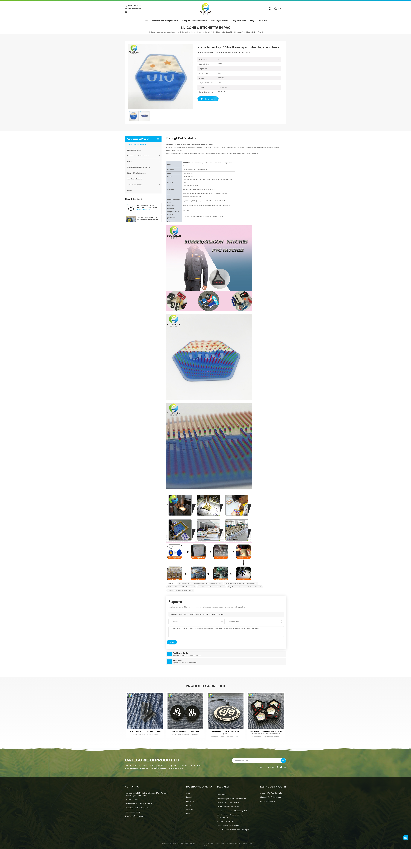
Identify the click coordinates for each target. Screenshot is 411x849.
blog (188, 813)
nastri (129, 161)
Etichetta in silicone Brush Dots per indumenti (181, 587)
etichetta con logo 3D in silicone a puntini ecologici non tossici (201, 614)
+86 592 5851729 (134, 800)
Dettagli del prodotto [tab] (181, 138)
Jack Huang (133, 12)
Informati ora (209, 99)
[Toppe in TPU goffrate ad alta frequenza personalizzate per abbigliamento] (131, 220)
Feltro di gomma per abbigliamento (185, 731)
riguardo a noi (239, 20)
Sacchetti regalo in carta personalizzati (231, 798)
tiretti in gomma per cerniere (228, 807)
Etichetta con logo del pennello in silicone (180, 590)
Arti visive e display (134, 185)
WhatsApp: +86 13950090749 (136, 808)
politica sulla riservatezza (243, 843)
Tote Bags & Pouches (220, 20)
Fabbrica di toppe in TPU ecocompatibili (232, 811)
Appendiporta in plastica (226, 821)
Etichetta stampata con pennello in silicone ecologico (241, 583)
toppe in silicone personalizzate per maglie (233, 830)
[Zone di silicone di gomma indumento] (266, 711)
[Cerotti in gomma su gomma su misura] (145, 711)
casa (188, 793)
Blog (252, 20)
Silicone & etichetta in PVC (205, 32)
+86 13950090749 (134, 5)
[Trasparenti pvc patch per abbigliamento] (225, 711)
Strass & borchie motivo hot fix (138, 167)
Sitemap (229, 843)
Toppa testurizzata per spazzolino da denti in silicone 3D (244, 587)
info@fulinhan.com (134, 9)
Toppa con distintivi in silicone (228, 825)
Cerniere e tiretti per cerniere (138, 156)
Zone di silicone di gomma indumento (266, 731)
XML (217, 843)
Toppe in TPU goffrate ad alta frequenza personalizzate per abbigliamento (148, 218)
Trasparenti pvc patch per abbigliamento (225, 731)
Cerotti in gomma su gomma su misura (145, 731)
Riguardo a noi (191, 801)
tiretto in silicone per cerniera (228, 803)
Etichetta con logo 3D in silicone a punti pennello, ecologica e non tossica (200, 583)
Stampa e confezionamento (194, 20)
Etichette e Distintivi (186, 32)
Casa (146, 20)
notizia (188, 805)
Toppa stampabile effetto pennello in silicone (211, 587)
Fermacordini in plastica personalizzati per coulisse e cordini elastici (147, 206)
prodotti (189, 797)
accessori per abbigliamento (165, 20)
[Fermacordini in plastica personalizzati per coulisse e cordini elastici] (131, 208)
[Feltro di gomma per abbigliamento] (185, 711)
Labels (129, 191)
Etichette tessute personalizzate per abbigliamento (230, 816)
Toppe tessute (222, 794)
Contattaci (262, 20)
